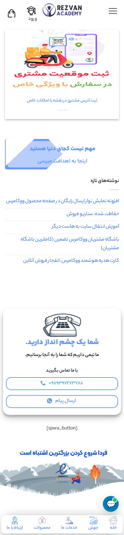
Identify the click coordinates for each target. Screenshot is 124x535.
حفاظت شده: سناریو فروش (92, 214)
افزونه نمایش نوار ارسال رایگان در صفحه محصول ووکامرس (62, 201)
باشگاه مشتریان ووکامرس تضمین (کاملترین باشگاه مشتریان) (70, 244)
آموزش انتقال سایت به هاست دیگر (85, 227)
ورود (32, 19)
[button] (113, 11)
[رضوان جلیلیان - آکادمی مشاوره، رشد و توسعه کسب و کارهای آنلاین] (62, 10)
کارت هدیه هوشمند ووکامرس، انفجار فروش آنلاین (71, 261)
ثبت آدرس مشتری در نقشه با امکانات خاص (62, 101)
